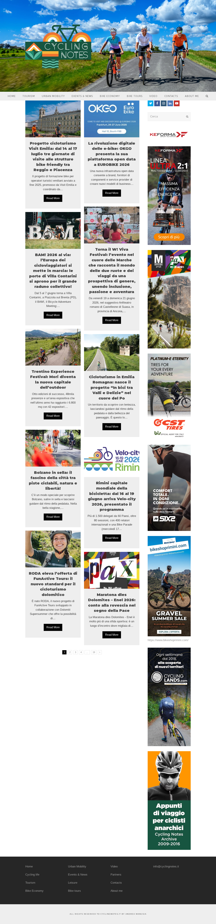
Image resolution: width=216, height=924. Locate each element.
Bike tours (74, 890)
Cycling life (32, 874)
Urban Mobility (77, 866)
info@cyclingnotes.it (166, 866)
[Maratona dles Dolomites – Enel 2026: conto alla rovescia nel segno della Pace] (111, 570)
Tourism (30, 882)
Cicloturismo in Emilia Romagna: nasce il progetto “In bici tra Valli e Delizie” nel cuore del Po (111, 388)
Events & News (77, 874)
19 (94, 652)
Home (29, 866)
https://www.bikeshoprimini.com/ (168, 640)
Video (114, 866)
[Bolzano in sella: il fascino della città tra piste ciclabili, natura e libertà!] (53, 448)
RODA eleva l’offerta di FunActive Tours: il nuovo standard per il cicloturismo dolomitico (53, 584)
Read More (53, 198)
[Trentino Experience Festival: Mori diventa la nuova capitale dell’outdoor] (53, 347)
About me (117, 890)
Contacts (116, 882)
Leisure (72, 882)
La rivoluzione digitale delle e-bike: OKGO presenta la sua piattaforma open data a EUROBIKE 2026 (112, 154)
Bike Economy (34, 890)
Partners (116, 874)
